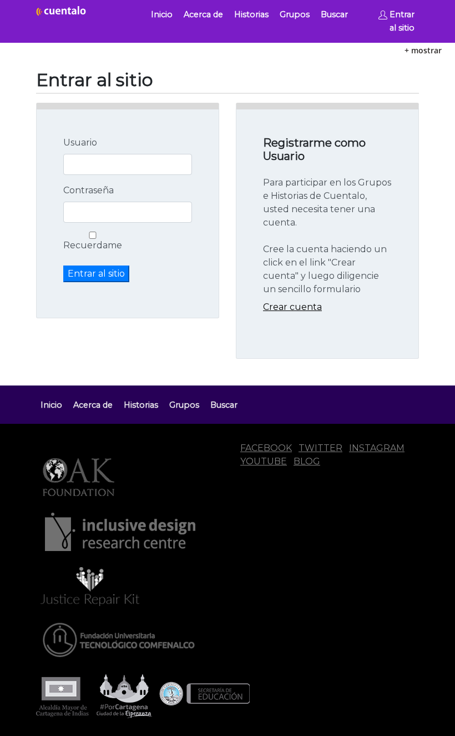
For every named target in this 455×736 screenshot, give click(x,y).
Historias (251, 14)
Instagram (377, 448)
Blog (307, 461)
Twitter (320, 448)
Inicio (162, 14)
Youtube (263, 461)
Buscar (334, 14)
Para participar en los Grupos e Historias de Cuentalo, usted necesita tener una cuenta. (327, 202)
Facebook (266, 448)
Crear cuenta (292, 307)
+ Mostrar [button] (423, 50)
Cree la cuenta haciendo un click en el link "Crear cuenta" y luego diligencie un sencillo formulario (325, 269)
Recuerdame (92, 245)
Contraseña (88, 190)
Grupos (295, 14)
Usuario (80, 142)
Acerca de (203, 14)
